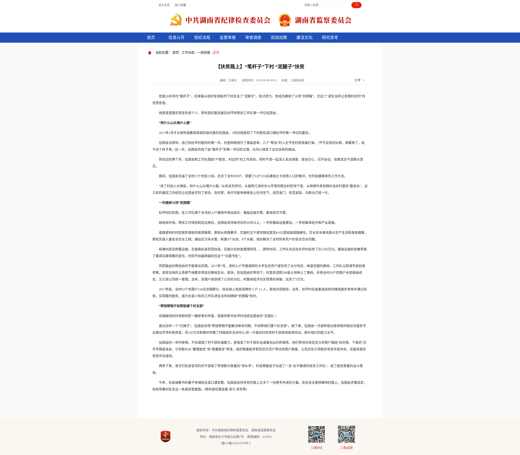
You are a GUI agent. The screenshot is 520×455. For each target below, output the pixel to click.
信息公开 (176, 37)
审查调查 (253, 37)
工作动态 (188, 52)
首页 (151, 37)
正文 (216, 52)
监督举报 (228, 37)
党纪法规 (202, 37)
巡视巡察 (279, 37)
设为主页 (164, 5)
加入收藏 (180, 5)
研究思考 (330, 37)
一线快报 (203, 52)
